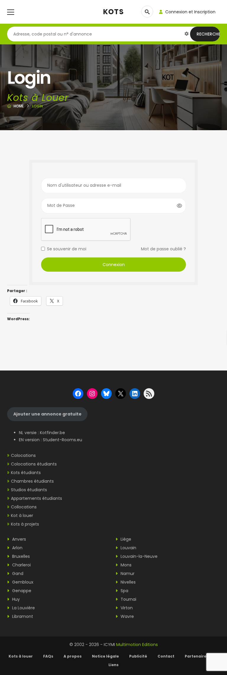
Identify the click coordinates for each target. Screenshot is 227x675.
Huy (15, 599)
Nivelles (127, 582)
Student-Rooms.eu (62, 440)
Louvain (127, 548)
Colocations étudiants (34, 464)
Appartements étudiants (36, 498)
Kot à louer (22, 515)
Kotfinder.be (52, 433)
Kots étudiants (26, 473)
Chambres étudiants (32, 481)
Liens (113, 664)
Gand (17, 573)
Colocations (23, 455)
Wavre (126, 616)
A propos (73, 656)
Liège (125, 539)
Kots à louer (21, 656)
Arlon (16, 548)
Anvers (18, 539)
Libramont (22, 616)
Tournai (127, 599)
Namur (126, 573)
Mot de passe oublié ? (163, 249)
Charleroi (21, 565)
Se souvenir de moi (66, 249)
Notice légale (105, 656)
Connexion (114, 265)
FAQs (48, 656)
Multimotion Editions (137, 644)
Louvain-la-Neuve (138, 556)
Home (19, 106)
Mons (125, 565)
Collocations (24, 507)
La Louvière (23, 608)
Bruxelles (20, 556)
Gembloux (22, 582)
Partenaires (196, 656)
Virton (126, 608)
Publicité (138, 656)
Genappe (21, 591)
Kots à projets (25, 524)
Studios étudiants (29, 490)
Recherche (208, 34)
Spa (123, 591)
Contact (166, 656)
